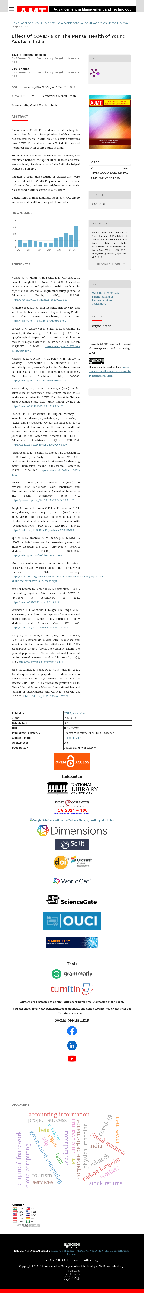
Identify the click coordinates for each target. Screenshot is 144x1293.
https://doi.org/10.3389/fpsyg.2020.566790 (36, 602)
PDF (96, 162)
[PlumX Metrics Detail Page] (99, 72)
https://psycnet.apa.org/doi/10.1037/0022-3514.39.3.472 (44, 500)
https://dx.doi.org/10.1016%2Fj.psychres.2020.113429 (43, 530)
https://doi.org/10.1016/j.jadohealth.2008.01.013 (39, 299)
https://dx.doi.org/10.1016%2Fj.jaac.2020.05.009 (39, 444)
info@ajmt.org (72, 737)
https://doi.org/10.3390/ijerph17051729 (41, 661)
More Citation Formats (107, 263)
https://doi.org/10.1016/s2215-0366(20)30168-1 (39, 380)
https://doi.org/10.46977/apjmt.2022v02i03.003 (46, 87)
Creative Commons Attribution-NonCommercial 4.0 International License (110, 371)
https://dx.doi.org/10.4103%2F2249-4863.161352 (40, 627)
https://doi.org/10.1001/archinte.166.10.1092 (37, 555)
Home (15, 23)
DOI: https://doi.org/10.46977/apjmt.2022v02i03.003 (109, 173)
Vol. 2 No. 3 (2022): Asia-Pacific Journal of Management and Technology (81, 23)
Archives (27, 23)
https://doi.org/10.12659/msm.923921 (46, 696)
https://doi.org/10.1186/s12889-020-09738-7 (37, 406)
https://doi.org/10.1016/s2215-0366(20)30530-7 (39, 320)
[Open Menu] (11, 8)
